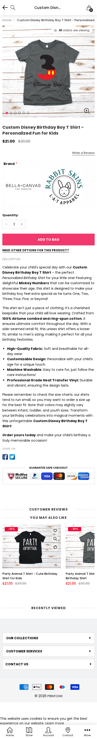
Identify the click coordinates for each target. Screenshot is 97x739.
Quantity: (10, 215)
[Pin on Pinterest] (19, 457)
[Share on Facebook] (5, 457)
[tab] (48, 638)
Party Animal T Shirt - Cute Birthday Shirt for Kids (29, 576)
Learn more (54, 723)
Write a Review (83, 153)
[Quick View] (55, 538)
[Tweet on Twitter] (12, 457)
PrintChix (55, 696)
